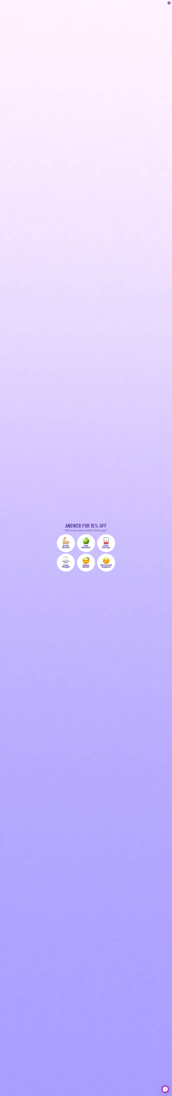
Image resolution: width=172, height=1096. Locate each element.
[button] (65, 543)
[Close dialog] (169, 3)
